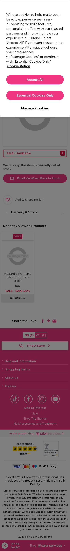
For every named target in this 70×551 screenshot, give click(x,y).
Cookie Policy (18, 66)
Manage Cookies (35, 108)
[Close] (65, 5)
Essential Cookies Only (35, 95)
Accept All (35, 79)
